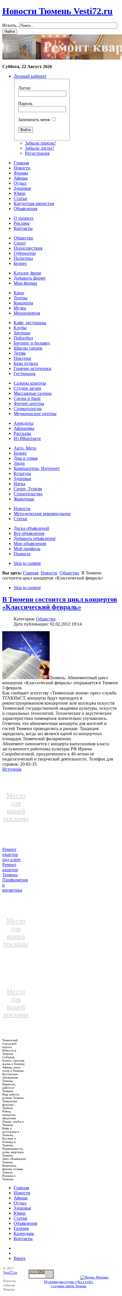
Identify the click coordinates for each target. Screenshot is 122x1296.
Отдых (20, 1203)
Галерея (21, 1228)
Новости (49, 572)
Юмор (20, 1213)
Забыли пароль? (40, 143)
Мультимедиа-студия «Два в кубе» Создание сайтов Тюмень (68, 1284)
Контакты (23, 1238)
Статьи (20, 1218)
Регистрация (37, 153)
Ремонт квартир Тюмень (10, 869)
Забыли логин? (39, 148)
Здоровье (22, 1208)
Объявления (25, 1223)
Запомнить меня (34, 119)
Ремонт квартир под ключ (11, 854)
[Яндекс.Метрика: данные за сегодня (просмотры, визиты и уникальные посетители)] (94, 1277)
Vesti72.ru (10, 1273)
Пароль (25, 103)
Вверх (20, 1258)
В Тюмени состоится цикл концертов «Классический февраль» (59, 603)
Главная (30, 572)
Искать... (10, 25)
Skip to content (27, 563)
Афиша (21, 1197)
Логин (24, 88)
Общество (69, 572)
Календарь (24, 1233)
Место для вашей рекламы (15, 807)
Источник (12, 769)
